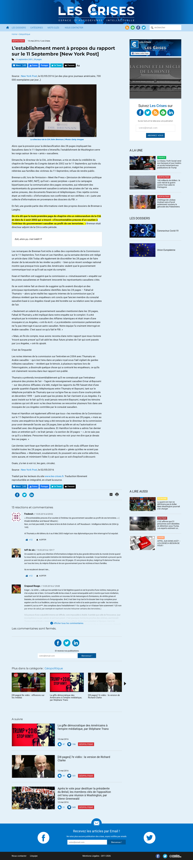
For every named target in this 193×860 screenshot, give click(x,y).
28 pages (38, 59)
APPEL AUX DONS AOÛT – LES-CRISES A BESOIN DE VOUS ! (168, 543)
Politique (162, 518)
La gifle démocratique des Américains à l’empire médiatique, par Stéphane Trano (83, 727)
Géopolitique (24, 34)
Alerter (42, 540)
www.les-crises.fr (54, 476)
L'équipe (34, 856)
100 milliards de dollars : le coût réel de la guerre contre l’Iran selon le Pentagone (168, 183)
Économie (162, 499)
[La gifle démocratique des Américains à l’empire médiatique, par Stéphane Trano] (33, 734)
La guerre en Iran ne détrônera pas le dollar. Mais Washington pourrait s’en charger (168, 505)
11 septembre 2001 (24, 59)
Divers (161, 538)
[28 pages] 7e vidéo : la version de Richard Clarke (84, 758)
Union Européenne (166, 250)
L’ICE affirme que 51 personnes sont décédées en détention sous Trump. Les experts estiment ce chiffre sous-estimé (168, 524)
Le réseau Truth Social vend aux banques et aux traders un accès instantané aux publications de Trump (169, 164)
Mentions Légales (91, 856)
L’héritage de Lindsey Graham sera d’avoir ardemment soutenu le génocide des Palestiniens (168, 203)
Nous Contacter (74, 27)
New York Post (29, 76)
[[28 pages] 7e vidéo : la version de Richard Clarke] (33, 766)
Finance (161, 157)
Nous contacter (19, 856)
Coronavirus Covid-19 (167, 230)
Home (14, 34)
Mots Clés (53, 27)
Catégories (36, 27)
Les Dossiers (19, 27)
